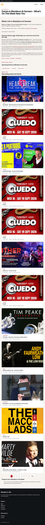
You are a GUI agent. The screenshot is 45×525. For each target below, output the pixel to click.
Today (3, 58)
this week (27, 28)
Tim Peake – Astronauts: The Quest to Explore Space (15, 337)
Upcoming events (6, 68)
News (2, 503)
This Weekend (18, 58)
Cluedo (4, 138)
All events (14, 68)
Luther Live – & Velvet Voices (9, 270)
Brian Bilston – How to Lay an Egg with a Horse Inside (15, 403)
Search (41, 4)
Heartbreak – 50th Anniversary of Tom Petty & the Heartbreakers (18, 104)
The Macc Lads (6, 436)
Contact (2, 517)
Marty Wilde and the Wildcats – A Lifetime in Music (15, 470)
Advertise (3, 515)
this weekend (34, 28)
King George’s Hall (30, 46)
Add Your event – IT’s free (7, 62)
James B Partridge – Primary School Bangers (13, 171)
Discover (2, 507)
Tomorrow (7, 58)
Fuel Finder (3, 509)
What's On (3, 505)
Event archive (21, 68)
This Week (12, 58)
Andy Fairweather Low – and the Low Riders (13, 370)
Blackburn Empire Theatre (18, 46)
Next (32, 476)
